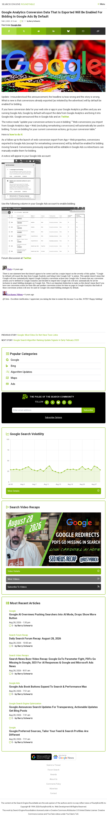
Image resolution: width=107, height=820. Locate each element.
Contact (53, 793)
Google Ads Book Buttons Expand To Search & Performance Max (48, 686)
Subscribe (88, 410)
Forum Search (53, 770)
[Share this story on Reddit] (38, 31)
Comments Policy (53, 784)
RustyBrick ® (45, 807)
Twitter (65, 116)
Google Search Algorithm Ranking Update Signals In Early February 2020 (46, 340)
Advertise (54, 789)
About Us (53, 779)
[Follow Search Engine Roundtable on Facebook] (47, 402)
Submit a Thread (53, 765)
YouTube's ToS (72, 814)
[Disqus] (53, 297)
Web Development (62, 807)
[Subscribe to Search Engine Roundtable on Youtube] (64, 402)
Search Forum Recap (18, 635)
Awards (53, 774)
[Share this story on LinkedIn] (53, 31)
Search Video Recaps (19, 655)
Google (12, 611)
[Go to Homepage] (18, 4)
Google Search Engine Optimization (25, 703)
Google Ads (16, 25)
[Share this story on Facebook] (9, 31)
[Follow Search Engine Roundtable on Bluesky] (58, 402)
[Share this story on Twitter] (23, 31)
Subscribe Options (53, 417)
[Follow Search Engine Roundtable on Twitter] (52, 402)
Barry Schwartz (34, 21)
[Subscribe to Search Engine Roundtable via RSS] (70, 402)
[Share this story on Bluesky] (68, 31)
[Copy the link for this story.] (98, 31)
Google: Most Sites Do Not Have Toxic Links (37, 335)
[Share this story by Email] (83, 31)
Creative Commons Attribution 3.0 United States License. (74, 810)
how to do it (16, 134)
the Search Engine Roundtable (26, 803)
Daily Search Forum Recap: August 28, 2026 (35, 638)
